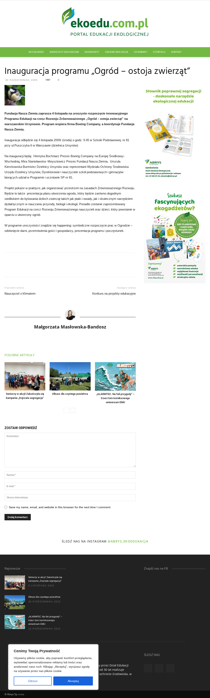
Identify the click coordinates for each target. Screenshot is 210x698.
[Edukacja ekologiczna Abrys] (105, 23)
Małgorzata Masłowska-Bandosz (70, 327)
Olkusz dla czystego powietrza (70, 393)
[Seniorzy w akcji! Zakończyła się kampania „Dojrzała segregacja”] (25, 376)
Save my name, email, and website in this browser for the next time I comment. (60, 507)
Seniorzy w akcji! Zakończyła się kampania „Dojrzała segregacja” (45, 579)
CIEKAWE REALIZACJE (116, 52)
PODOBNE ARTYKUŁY (19, 355)
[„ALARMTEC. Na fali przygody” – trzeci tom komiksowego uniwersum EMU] (115, 376)
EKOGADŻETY (92, 52)
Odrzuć (33, 681)
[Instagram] (159, 668)
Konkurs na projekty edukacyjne (114, 293)
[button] (200, 52)
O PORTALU (159, 52)
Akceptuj (73, 681)
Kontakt (176, 52)
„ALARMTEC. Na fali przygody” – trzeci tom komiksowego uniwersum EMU (115, 398)
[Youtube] (170, 668)
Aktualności (36, 52)
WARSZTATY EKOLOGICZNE (64, 52)
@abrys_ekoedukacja (128, 541)
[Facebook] (148, 668)
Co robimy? (140, 52)
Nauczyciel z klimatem (20, 293)
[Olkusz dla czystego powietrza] (70, 376)
